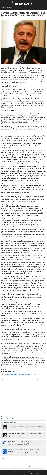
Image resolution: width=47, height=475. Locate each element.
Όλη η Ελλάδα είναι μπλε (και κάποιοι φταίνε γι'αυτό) (18, 441)
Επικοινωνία (9, 7)
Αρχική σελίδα (23, 379)
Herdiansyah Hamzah (21, 473)
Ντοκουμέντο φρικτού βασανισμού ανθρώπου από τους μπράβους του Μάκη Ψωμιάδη (24, 433)
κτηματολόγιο (24, 374)
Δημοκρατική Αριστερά (18, 374)
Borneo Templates (36, 473)
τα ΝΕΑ (30, 75)
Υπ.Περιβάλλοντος (35, 374)
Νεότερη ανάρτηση (5, 379)
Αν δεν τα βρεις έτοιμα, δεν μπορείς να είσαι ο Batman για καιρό (21, 425)
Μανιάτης (29, 374)
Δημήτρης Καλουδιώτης (8, 374)
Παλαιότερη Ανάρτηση (41, 379)
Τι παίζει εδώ (4, 7)
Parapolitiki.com (22, 471)
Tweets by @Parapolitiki (7, 418)
